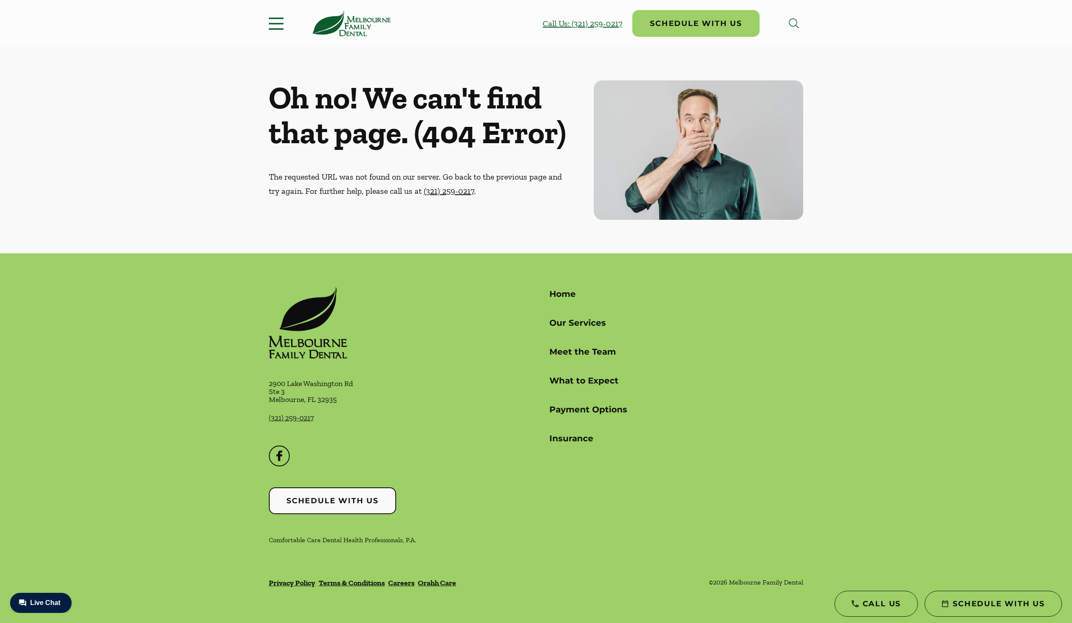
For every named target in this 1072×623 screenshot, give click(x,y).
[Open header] (278, 23)
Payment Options (588, 409)
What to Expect (583, 381)
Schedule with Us (696, 23)
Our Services (577, 323)
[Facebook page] (279, 455)
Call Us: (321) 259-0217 (582, 23)
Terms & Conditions (352, 582)
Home (562, 294)
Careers (401, 582)
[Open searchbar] (794, 23)
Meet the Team (582, 352)
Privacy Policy (292, 582)
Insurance (571, 438)
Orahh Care (437, 582)
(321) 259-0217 (449, 191)
